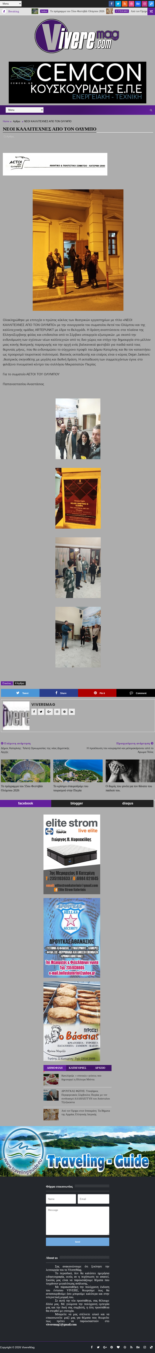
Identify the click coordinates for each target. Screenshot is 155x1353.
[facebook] (111, 4)
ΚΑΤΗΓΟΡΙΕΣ (77, 1068)
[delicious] (151, 4)
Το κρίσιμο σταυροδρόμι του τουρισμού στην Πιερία (70, 788)
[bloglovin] (118, 1347)
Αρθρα (16, 121)
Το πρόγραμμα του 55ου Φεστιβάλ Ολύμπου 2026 (54, 11)
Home (6, 121)
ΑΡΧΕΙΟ (100, 1068)
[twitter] (118, 4)
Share (63, 693)
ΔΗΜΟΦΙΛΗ (55, 1068)
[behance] (138, 4)
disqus (127, 803)
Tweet (25, 693)
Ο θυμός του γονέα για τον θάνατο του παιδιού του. (129, 788)
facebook (25, 803)
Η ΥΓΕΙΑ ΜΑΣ (98, 11)
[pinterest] (111, 1347)
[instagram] (144, 4)
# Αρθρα (19, 683)
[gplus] (105, 1347)
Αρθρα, (11, 136)
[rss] (125, 4)
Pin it (102, 693)
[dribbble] (131, 4)
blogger (77, 803)
